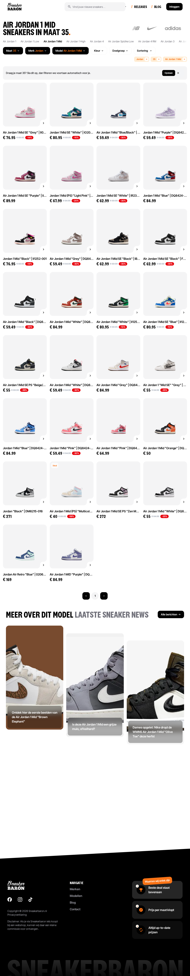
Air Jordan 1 (9, 41)
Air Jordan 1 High (76, 41)
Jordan (139, 59)
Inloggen (174, 6)
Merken (75, 889)
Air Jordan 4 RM (147, 41)
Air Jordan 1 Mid (53, 41)
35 (154, 59)
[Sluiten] (180, 73)
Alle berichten (169, 614)
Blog (73, 902)
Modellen (76, 896)
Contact (75, 909)
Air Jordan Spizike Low (121, 41)
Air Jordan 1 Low (30, 41)
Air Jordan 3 (167, 41)
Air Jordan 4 (97, 41)
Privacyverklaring (17, 914)
